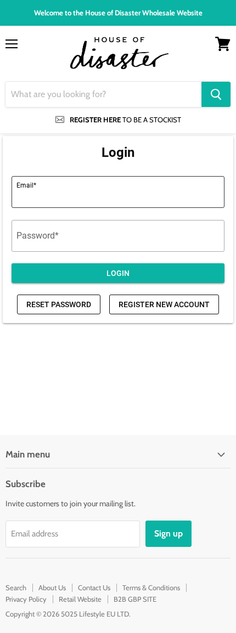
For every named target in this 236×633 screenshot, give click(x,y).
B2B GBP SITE (135, 599)
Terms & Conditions (151, 587)
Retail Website (80, 599)
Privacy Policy (26, 599)
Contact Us (94, 587)
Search (15, 587)
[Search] (216, 94)
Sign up (168, 533)
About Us (52, 587)
